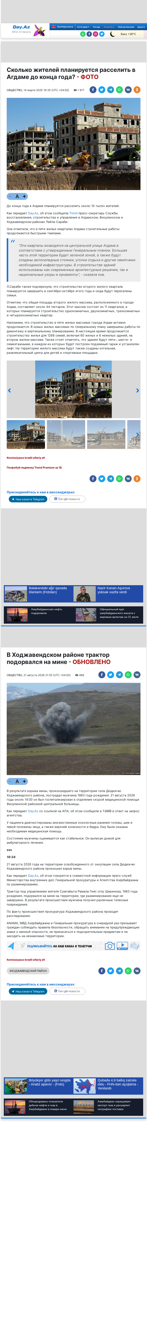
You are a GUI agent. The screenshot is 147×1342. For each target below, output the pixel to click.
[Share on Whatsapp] (119, 89)
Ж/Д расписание (126, 27)
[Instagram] (95, 34)
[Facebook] (89, 34)
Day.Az (33, 213)
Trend (73, 213)
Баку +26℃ (128, 34)
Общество (14, 90)
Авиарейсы (109, 27)
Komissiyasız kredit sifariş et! (26, 457)
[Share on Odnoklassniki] (137, 89)
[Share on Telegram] (110, 89)
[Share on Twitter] (101, 89)
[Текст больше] (24, 196)
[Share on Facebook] (93, 89)
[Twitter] (102, 34)
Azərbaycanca (65, 26)
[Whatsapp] (83, 34)
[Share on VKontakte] (128, 89)
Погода (96, 27)
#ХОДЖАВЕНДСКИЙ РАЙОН (28, 970)
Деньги (141, 27)
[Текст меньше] (10, 196)
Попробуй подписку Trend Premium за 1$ (34, 467)
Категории (82, 27)
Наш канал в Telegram (29, 499)
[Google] (67, 499)
